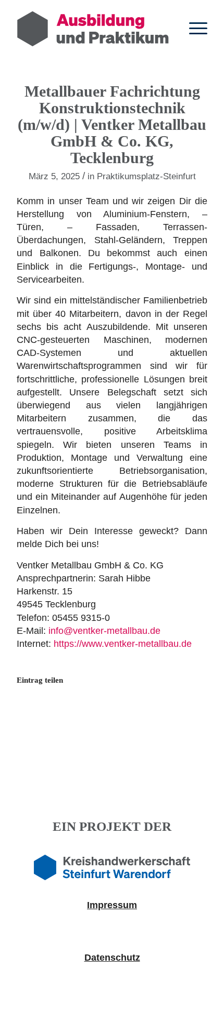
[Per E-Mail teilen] (136, 714)
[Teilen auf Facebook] (41, 714)
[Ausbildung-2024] (93, 28)
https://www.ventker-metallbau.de (123, 644)
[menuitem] (193, 28)
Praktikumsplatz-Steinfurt (146, 176)
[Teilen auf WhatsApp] (88, 714)
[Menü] (193, 28)
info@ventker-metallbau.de (104, 631)
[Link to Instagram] (183, 714)
